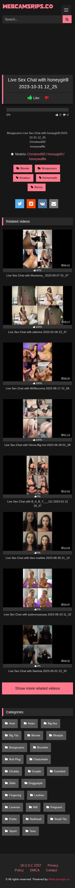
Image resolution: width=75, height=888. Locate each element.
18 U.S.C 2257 (30, 865)
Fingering (15, 795)
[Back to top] (62, 876)
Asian (31, 723)
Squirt (13, 831)
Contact (51, 870)
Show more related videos (37, 688)
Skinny (38, 187)
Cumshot (59, 771)
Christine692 (36, 154)
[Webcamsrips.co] (31, 7)
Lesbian (39, 795)
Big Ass (52, 723)
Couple (36, 771)
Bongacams (49, 168)
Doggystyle (36, 783)
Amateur (24, 177)
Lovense (14, 807)
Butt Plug (15, 759)
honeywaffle (37, 159)
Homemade (49, 177)
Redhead (35, 819)
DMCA (35, 870)
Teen (33, 831)
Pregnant (56, 807)
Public (13, 819)
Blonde (24, 168)
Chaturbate (41, 759)
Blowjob (58, 735)
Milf (35, 807)
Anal (12, 723)
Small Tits (60, 819)
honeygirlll (55, 154)
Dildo (12, 783)
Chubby (14, 771)
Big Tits (13, 735)
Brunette (42, 747)
